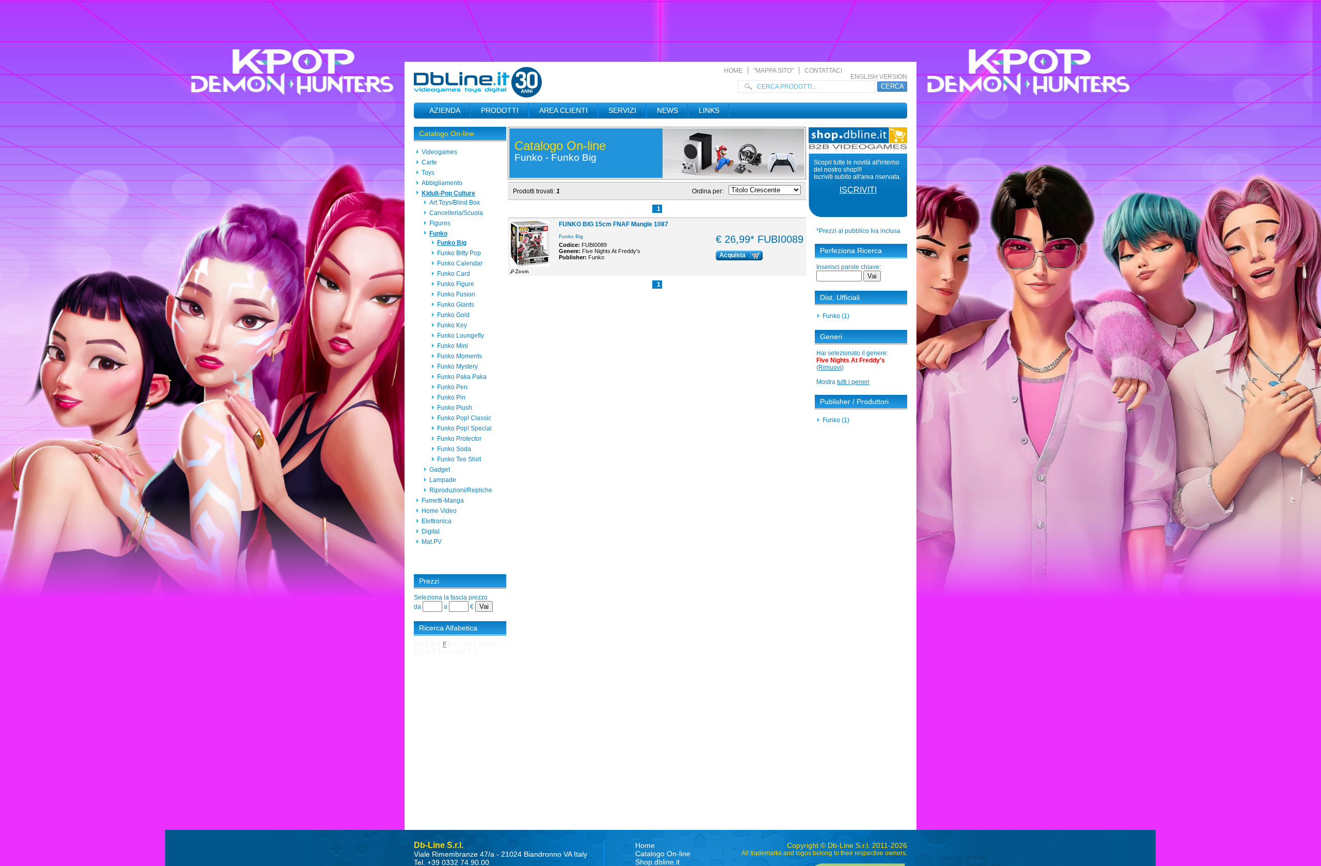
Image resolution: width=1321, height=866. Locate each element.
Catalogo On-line (446, 133)
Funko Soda (454, 449)
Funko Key (452, 325)
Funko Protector (459, 438)
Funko (438, 233)
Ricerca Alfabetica (448, 628)
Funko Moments (459, 356)
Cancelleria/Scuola (456, 212)
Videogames (439, 152)
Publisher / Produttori (854, 401)
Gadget (439, 469)
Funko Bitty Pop (459, 253)
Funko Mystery (457, 366)
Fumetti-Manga (443, 500)
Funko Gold (453, 315)
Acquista (732, 255)
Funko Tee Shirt (459, 459)
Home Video (439, 510)
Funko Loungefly (460, 335)
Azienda (444, 110)
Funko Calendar (459, 263)
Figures (439, 223)
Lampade (442, 480)
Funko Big (451, 242)
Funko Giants (455, 304)
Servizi (622, 110)
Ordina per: (707, 191)
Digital (431, 531)
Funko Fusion (456, 294)
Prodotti (500, 110)
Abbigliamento (442, 183)
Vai (484, 606)
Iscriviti (858, 190)
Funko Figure (455, 284)
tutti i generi (853, 382)
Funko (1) (836, 316)
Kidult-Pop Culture (448, 193)
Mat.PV (432, 541)
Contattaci (823, 70)
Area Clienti (563, 110)
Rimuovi (830, 367)
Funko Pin (451, 397)
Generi (831, 336)
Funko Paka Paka (462, 376)
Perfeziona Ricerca (851, 250)
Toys (428, 172)
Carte (429, 162)
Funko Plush (454, 407)
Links (709, 110)
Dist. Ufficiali (840, 297)
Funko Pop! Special (464, 428)
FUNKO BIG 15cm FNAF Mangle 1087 (613, 224)
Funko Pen (452, 387)
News (667, 110)
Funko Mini (452, 345)
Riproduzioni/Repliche (460, 490)
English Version (878, 76)
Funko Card (453, 273)
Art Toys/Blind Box (454, 202)
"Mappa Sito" (773, 70)
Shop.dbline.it (657, 862)
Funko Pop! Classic (464, 418)
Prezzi (429, 581)
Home (733, 70)
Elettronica (437, 521)
